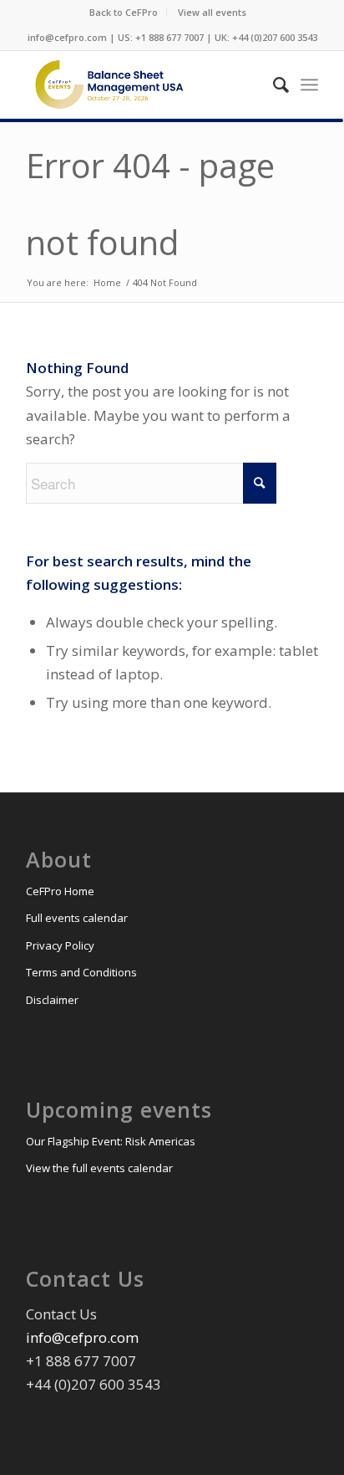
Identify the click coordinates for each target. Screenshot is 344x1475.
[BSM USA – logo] (143, 84)
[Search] (272, 84)
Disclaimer (52, 999)
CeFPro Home (60, 891)
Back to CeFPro (123, 12)
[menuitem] (124, 12)
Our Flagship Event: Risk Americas (110, 1141)
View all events (212, 12)
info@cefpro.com (82, 1337)
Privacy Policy (60, 945)
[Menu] (309, 84)
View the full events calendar (99, 1167)
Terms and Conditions (81, 972)
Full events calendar (77, 917)
